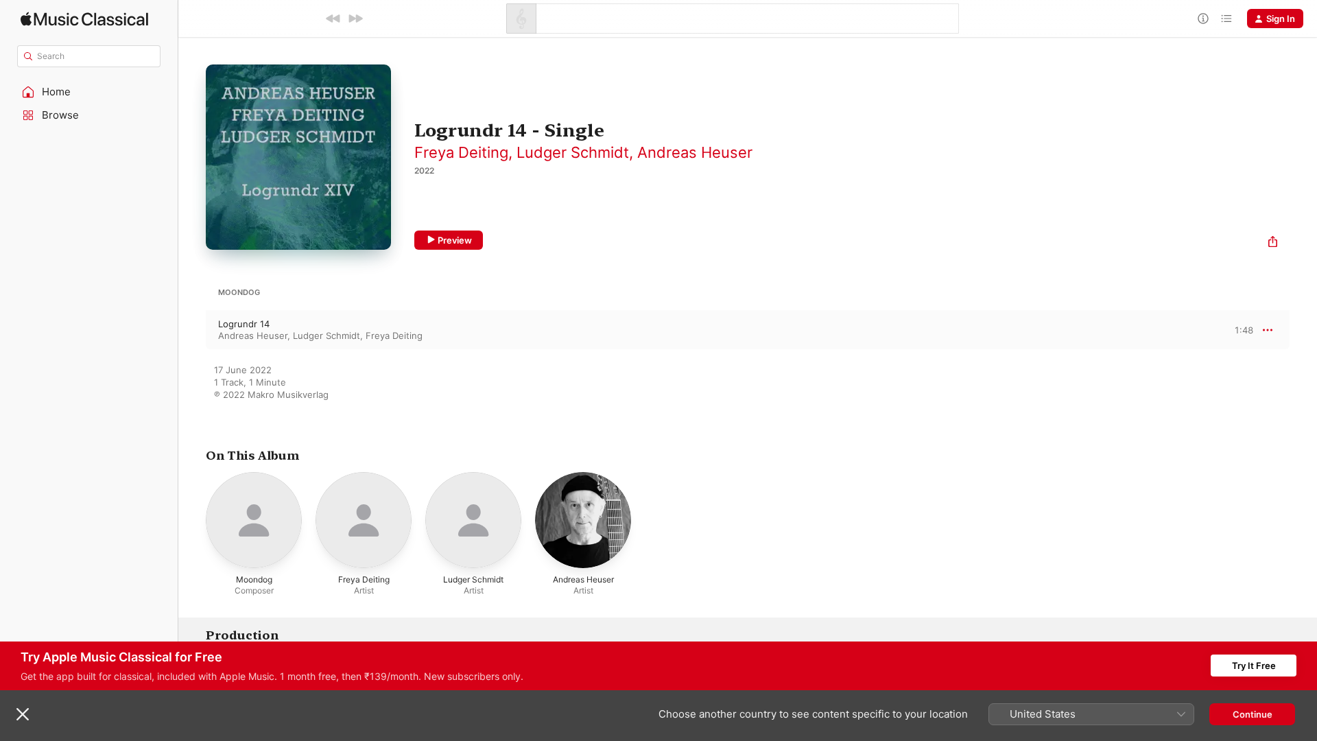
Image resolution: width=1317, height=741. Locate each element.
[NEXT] (355, 19)
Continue (1252, 714)
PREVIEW (1238, 329)
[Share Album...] (1272, 243)
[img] (84, 19)
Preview (455, 240)
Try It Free (1254, 665)
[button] (89, 92)
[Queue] (1226, 18)
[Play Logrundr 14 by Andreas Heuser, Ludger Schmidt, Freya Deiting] (192, 330)
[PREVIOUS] (333, 19)
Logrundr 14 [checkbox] (244, 323)
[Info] (1203, 18)
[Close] (22, 714)
